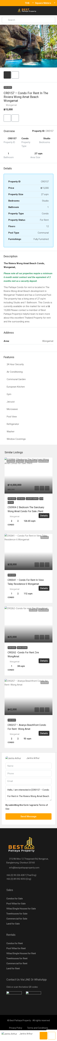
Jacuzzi (11, 401)
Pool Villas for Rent (16, 948)
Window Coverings (16, 439)
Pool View (12, 416)
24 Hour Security (15, 364)
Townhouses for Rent (16, 958)
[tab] (7, 75)
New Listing (22, 647)
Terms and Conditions (37, 1028)
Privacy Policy (15, 1028)
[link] (28, 476)
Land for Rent (13, 968)
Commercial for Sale (16, 918)
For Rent (7, 87)
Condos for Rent (14, 943)
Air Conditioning (15, 371)
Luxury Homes (32, 498)
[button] (7, 118)
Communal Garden (16, 379)
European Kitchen (16, 386)
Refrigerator (13, 424)
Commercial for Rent (16, 963)
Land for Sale (13, 923)
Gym (9, 394)
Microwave (12, 409)
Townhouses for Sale (16, 913)
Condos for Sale (14, 898)
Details (44, 515)
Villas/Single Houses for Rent (21, 953)
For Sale (20, 498)
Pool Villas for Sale (16, 903)
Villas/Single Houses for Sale (21, 908)
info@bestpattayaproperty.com (24, 867)
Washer (10, 431)
